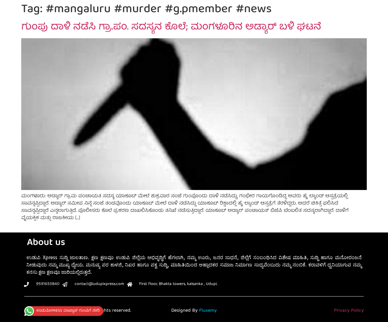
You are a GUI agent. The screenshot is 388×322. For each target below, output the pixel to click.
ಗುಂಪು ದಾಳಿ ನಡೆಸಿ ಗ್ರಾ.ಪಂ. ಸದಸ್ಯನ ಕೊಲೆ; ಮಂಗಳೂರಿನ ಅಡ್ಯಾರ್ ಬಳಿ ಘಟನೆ (171, 27)
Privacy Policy (349, 311)
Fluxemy (208, 311)
